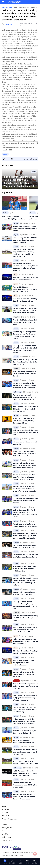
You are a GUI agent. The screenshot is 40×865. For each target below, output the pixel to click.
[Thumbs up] (4, 159)
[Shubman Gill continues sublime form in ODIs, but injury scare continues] (7, 673)
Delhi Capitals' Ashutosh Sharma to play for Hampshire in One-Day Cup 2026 (25, 432)
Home (4, 806)
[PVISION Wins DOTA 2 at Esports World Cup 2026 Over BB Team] (7, 545)
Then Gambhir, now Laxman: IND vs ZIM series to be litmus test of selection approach (25, 409)
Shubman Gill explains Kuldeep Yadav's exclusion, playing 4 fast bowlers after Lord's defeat (24, 465)
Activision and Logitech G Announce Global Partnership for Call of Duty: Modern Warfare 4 (24, 397)
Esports (16, 235)
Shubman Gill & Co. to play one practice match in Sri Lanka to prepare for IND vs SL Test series (24, 489)
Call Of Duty (17, 392)
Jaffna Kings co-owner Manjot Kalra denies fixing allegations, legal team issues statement (24, 721)
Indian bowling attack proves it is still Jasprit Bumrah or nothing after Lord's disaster (25, 698)
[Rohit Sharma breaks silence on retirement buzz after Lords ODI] (7, 523)
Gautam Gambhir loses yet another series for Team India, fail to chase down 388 (25, 686)
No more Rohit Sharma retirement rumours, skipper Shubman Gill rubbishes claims (25, 568)
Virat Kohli (5, 816)
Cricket (5, 154)
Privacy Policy (7, 828)
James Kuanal (8, 24)
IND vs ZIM (12, 863)
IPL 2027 (5, 813)
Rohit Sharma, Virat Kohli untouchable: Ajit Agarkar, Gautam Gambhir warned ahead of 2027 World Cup (14, 218)
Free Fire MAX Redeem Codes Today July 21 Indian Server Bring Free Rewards (25, 322)
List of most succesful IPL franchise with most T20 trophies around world (25, 785)
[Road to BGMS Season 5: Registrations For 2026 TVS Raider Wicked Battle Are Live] (7, 287)
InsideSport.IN (7, 150)
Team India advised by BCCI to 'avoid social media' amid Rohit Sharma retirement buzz (24, 796)
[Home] (14, 2)
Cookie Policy (6, 837)
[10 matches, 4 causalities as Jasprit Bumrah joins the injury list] (7, 730)
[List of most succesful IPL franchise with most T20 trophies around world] (7, 783)
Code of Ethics (7, 840)
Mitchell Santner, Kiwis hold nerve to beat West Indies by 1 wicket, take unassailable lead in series (25, 535)
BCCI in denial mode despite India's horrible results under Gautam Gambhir (25, 500)
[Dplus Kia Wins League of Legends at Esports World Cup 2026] (7, 592)
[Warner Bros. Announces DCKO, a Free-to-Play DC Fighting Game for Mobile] (7, 227)
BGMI (15, 274)
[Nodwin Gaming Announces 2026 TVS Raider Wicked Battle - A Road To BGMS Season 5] (7, 640)
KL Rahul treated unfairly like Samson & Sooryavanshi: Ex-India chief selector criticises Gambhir (24, 385)
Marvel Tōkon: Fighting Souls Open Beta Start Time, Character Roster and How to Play (25, 362)
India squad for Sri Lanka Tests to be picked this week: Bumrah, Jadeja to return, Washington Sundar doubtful (19, 181)
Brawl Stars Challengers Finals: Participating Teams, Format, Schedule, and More (24, 420)
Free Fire (16, 317)
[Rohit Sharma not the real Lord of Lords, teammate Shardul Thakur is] (7, 555)
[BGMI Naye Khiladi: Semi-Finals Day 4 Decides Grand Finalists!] (7, 277)
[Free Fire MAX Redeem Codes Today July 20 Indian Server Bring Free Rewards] (7, 616)
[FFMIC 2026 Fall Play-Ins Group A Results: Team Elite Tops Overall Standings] (7, 372)
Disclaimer (5, 831)
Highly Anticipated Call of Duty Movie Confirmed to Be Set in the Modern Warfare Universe (25, 773)
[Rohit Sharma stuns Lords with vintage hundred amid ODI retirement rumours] (7, 661)
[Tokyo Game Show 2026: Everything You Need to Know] (7, 740)
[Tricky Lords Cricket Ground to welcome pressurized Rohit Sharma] (7, 761)
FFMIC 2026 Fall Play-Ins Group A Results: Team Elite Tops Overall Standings (24, 373)
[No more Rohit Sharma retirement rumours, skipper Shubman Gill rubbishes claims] (7, 567)
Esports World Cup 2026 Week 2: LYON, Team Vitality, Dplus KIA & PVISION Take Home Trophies (24, 453)
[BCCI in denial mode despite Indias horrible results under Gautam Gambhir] (7, 499)
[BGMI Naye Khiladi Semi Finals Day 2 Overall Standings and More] (7, 650)
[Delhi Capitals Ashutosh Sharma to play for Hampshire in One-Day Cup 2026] (7, 431)
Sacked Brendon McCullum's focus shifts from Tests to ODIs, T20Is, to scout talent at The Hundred (25, 310)
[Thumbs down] (11, 159)
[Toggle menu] (3, 2)
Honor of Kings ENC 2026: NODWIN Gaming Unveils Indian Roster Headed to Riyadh (25, 240)
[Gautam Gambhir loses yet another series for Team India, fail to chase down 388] (7, 684)
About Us (5, 834)
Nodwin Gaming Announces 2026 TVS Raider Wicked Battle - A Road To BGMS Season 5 (25, 641)
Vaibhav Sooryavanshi (9, 819)
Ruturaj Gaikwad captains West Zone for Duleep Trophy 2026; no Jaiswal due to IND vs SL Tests (24, 477)
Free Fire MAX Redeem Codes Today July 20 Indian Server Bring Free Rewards (25, 618)
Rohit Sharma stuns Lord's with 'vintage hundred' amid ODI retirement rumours (24, 662)
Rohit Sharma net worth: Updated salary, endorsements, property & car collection (25, 752)
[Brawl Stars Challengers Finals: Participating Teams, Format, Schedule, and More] (7, 419)
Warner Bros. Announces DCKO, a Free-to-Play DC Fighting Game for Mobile (25, 228)
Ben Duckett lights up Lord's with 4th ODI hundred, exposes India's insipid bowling (25, 709)
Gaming (16, 223)
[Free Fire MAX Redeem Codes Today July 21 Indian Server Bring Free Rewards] (7, 320)
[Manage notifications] (35, 854)
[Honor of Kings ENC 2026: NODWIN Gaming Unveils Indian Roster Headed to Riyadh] (7, 238)
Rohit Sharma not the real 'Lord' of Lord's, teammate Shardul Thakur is (25, 557)
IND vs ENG (5, 809)
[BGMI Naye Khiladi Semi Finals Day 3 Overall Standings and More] (7, 298)
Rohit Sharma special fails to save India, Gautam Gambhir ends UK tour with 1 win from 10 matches (25, 629)
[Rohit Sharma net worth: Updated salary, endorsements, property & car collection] (7, 750)
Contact (4, 825)
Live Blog (17, 681)
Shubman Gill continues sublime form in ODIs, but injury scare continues (24, 674)
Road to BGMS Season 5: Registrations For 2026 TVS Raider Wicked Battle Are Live (25, 289)
